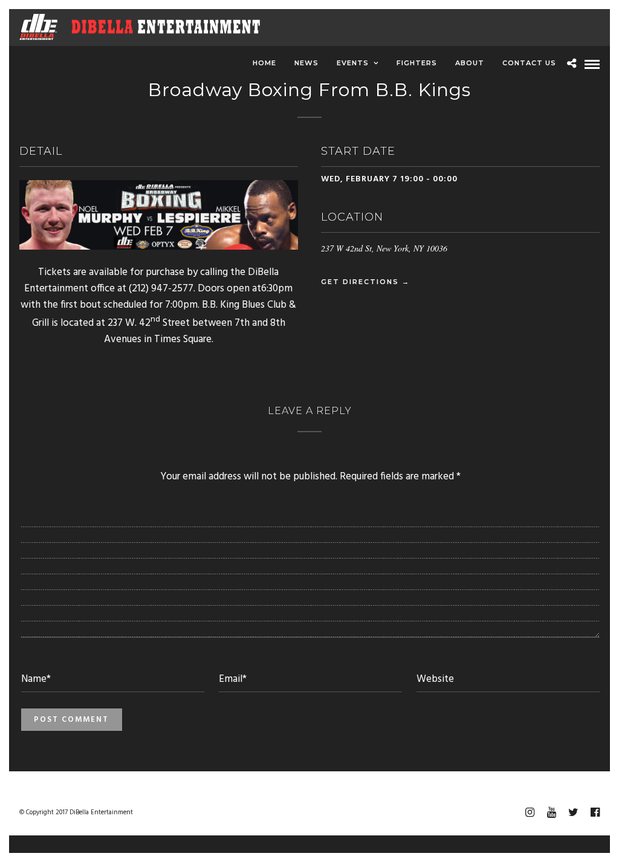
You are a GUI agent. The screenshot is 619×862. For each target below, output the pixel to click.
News (306, 63)
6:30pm (277, 288)
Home (264, 63)
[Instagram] (529, 812)
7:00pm (181, 305)
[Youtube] (551, 812)
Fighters (417, 63)
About (469, 63)
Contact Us (529, 63)
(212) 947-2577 (161, 288)
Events (353, 63)
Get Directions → (365, 281)
